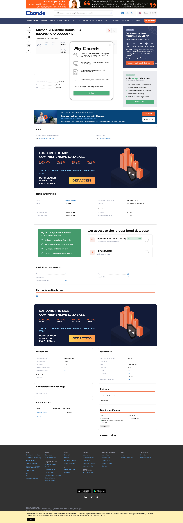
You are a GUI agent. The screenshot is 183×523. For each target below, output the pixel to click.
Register (92, 93)
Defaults (47, 467)
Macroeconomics (88, 466)
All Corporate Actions (51, 464)
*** (53, 44)
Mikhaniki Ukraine (70, 200)
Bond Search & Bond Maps (33, 455)
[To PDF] (109, 30)
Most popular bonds (32, 478)
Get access (148, 113)
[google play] (99, 491)
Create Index (86, 460)
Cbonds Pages (30, 470)
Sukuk (28, 476)
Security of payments (127, 458)
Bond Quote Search (31, 460)
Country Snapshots (88, 458)
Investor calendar (50, 481)
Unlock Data (139, 102)
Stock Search (48, 455)
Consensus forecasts (89, 463)
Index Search (86, 455)
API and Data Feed (69, 470)
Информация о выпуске (46, 138)
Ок (31, 519)
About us (139, 21)
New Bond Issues (50, 470)
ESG (27, 473)
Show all (38, 416)
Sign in (146, 13)
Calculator (143, 455)
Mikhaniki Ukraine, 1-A (43, 412)
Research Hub (106, 458)
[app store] (84, 491)
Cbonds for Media (107, 463)
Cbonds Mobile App (69, 463)
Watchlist (66, 458)
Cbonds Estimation (31, 463)
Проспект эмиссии (105, 138)
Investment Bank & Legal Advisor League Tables (33, 466)
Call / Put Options (50, 472)
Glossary (104, 466)
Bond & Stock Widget (70, 460)
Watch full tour (148, 119)
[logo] (35, 13)
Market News (105, 455)
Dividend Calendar (50, 458)
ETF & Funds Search (88, 472)
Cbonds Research (107, 460)
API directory (67, 472)
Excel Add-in (115, 21)
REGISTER (153, 13)
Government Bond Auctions (53, 475)
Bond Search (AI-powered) (33, 458)
